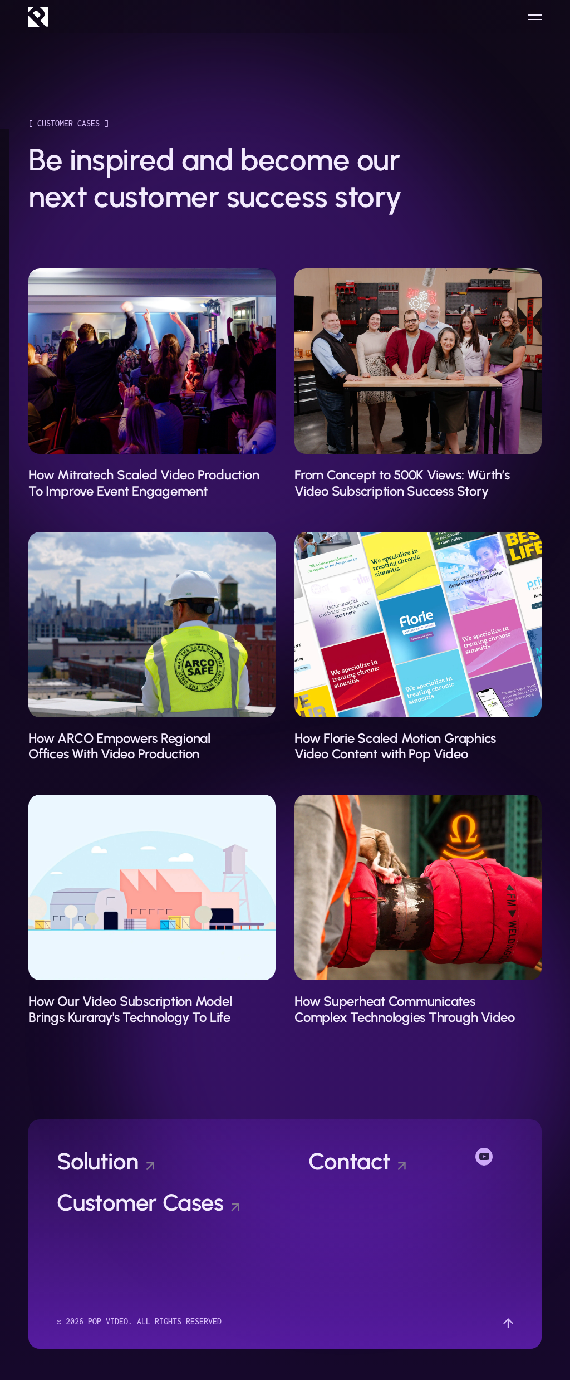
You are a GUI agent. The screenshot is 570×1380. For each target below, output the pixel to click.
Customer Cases (140, 1203)
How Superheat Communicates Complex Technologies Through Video (404, 1009)
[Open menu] (535, 16)
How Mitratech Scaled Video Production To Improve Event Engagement (143, 483)
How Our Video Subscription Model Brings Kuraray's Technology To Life (130, 1009)
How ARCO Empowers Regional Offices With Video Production (119, 746)
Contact (349, 1162)
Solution (98, 1162)
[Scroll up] (508, 1323)
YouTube (494, 1155)
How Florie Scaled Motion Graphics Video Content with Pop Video (395, 746)
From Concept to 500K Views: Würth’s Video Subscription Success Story (402, 483)
